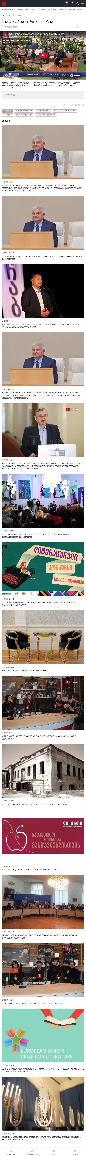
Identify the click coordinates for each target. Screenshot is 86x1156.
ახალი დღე (17, 16)
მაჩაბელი (8, 115)
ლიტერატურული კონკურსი (64, 111)
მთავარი (6, 16)
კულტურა (7, 111)
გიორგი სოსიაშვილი (24, 111)
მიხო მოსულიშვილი (24, 115)
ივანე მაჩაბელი (43, 111)
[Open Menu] (82, 3)
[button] (9, 10)
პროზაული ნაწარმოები (46, 115)
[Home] (4, 4)
